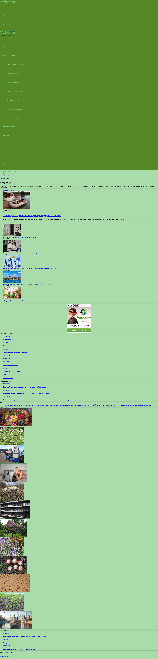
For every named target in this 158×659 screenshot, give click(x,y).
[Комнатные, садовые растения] (7, 5)
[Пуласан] (13, 573)
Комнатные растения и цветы (16, 91)
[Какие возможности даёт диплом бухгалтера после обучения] (12, 251)
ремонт (146, 405)
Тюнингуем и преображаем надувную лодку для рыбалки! (32, 215)
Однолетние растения (13, 73)
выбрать (14, 405)
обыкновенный (77, 405)
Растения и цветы (10, 55)
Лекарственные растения (14, 109)
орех (84, 405)
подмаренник (123, 405)
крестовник (25, 405)
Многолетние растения (14, 100)
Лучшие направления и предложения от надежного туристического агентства (27, 284)
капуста (20, 405)
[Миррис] (12, 444)
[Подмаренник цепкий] (12, 610)
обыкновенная (64, 405)
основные (88, 405)
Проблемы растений (11, 127)
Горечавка (2, 405)
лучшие (47, 405)
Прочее (6, 136)
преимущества (140, 405)
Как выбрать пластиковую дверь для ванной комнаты (19, 237)
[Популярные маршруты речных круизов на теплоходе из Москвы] (16, 629)
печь (119, 405)
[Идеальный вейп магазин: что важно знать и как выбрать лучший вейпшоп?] (15, 518)
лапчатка (32, 405)
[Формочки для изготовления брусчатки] (15, 592)
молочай (54, 405)
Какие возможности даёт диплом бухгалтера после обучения (21, 253)
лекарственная (40, 405)
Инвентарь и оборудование (13, 118)
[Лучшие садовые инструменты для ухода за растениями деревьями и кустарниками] (12, 298)
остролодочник (108, 405)
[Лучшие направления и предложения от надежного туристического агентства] (12, 283)
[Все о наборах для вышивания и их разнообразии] (16, 425)
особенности (98, 405)
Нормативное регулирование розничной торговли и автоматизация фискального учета (29, 268)
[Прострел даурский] (12, 499)
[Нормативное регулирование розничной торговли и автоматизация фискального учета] (12, 267)
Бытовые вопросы (12, 145)
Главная (2, 178)
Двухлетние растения (13, 82)
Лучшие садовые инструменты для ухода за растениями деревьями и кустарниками (29, 300)
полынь (131, 405)
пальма (115, 405)
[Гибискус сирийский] (13, 536)
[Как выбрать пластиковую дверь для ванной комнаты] (12, 236)
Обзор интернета (12, 154)
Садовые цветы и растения (15, 64)
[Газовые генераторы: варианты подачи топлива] (12, 462)
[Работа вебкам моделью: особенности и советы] (13, 481)
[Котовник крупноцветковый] (12, 555)
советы (150, 405)
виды (7, 405)
